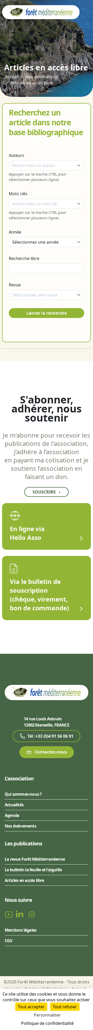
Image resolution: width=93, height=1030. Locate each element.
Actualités (14, 805)
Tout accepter (31, 1007)
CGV (8, 941)
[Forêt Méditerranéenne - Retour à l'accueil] (41, 12)
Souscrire (46, 492)
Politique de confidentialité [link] (47, 1023)
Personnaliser (47, 1015)
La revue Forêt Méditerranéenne (35, 859)
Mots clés (18, 194)
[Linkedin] (20, 914)
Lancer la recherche (46, 313)
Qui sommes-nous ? (23, 794)
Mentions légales (20, 930)
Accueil (12, 76)
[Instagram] (31, 914)
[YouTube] (9, 914)
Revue (15, 285)
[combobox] (46, 165)
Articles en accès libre (32, 83)
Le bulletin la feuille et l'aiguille (33, 870)
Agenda (12, 815)
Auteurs (16, 155)
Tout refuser (65, 1007)
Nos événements (20, 826)
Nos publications (41, 76)
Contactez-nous (50, 752)
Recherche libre (24, 258)
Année (15, 232)
